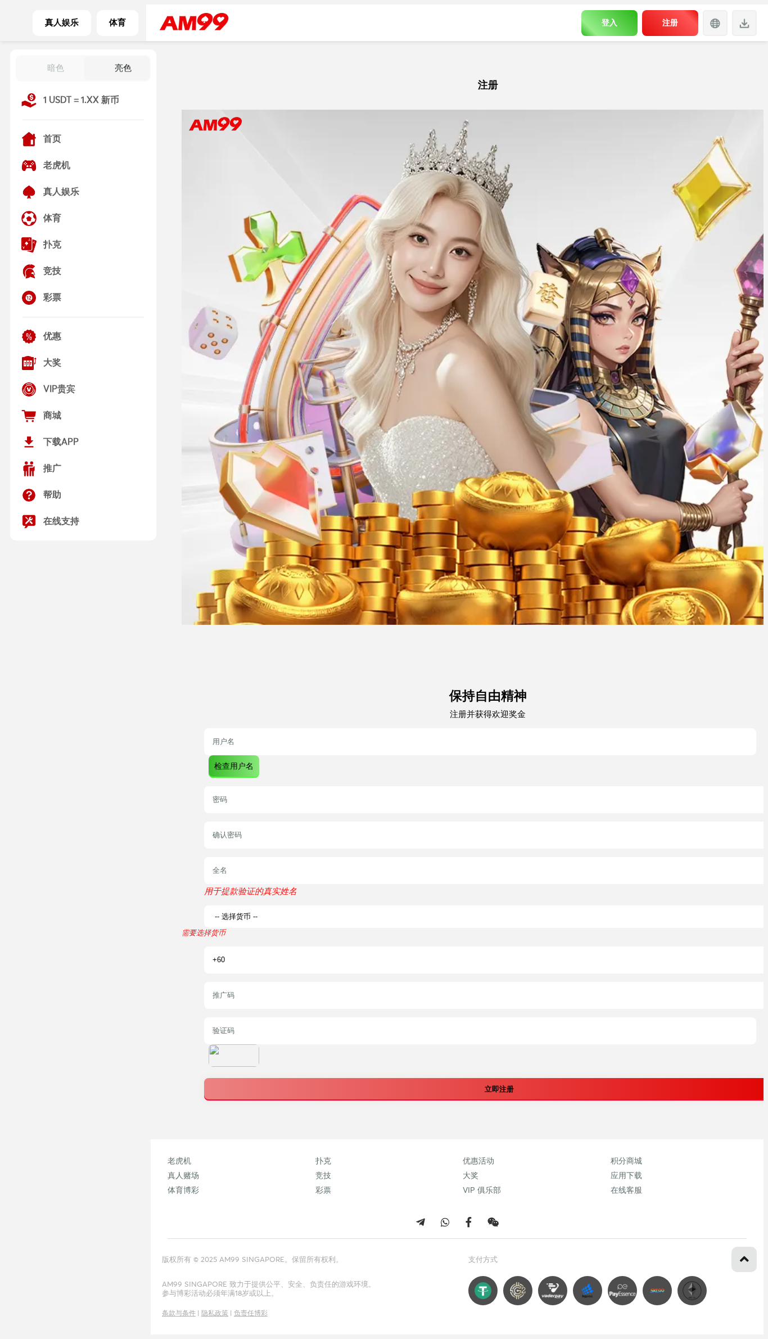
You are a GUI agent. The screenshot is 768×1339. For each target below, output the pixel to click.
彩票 (323, 1190)
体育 (117, 23)
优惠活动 (478, 1161)
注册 (670, 22)
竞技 (323, 1176)
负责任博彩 (251, 1313)
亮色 (123, 68)
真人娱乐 (62, 23)
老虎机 (179, 1161)
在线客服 (626, 1190)
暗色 (55, 68)
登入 (609, 22)
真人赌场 (183, 1176)
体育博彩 (183, 1190)
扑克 (323, 1161)
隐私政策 (214, 1313)
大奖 (470, 1176)
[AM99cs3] (493, 1222)
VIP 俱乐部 (482, 1190)
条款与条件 (179, 1313)
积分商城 (626, 1161)
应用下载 (626, 1176)
